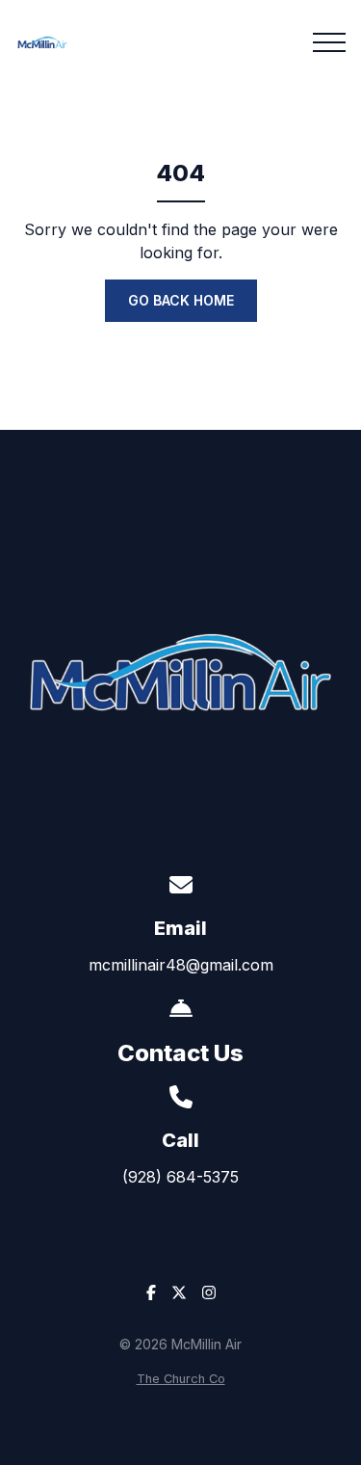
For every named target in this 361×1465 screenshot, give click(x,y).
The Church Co (181, 1379)
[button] (329, 42)
